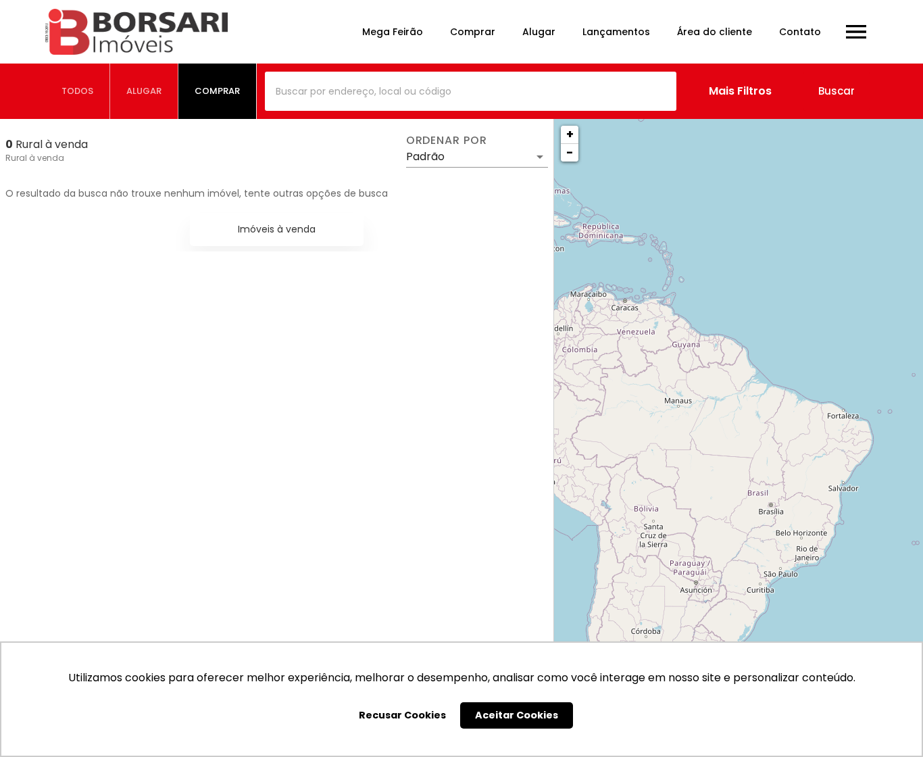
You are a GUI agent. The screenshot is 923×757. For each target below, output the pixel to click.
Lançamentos (616, 32)
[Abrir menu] (856, 31)
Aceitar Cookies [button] (516, 715)
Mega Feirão (392, 32)
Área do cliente (714, 32)
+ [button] (570, 134)
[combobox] (470, 91)
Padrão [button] (425, 156)
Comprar (472, 32)
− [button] (569, 152)
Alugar (538, 32)
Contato (800, 32)
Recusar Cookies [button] (402, 715)
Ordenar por (446, 140)
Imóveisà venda (277, 229)
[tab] (77, 91)
